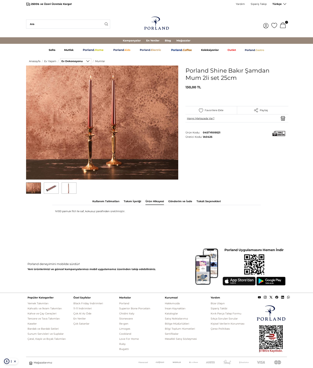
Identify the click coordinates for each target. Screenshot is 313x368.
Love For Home (129, 338)
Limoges (124, 328)
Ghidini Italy (126, 313)
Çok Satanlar (81, 323)
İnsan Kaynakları (175, 308)
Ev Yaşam (50, 61)
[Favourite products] (274, 24)
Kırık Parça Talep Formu (226, 313)
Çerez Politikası (220, 328)
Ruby (122, 344)
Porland (124, 303)
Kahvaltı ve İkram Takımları (45, 308)
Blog (168, 40)
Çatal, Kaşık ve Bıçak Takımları (47, 338)
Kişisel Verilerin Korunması (228, 323)
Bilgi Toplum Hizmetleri (180, 328)
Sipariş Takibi (219, 308)
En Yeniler (152, 40)
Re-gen (123, 323)
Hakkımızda (172, 303)
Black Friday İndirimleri (88, 303)
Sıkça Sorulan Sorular (224, 318)
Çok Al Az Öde (82, 313)
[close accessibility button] (15, 361)
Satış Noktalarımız (176, 318)
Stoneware (126, 318)
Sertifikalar (172, 333)
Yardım (240, 4)
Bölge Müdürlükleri (177, 323)
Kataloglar (171, 313)
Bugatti (124, 349)
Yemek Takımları (38, 303)
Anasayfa (34, 61)
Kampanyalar (132, 40)
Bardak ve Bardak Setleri (43, 328)
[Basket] (283, 24)
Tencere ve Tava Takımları (44, 318)
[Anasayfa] (156, 24)
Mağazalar (183, 40)
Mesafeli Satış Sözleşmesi (181, 338)
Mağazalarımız (43, 362)
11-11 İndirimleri (82, 308)
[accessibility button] (6, 361)
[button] (33, 188)
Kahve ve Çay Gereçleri (42, 313)
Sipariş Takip (259, 4)
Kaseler (32, 323)
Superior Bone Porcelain (134, 308)
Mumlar (100, 61)
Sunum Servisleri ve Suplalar (46, 333)
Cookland (125, 333)
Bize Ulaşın (218, 303)
